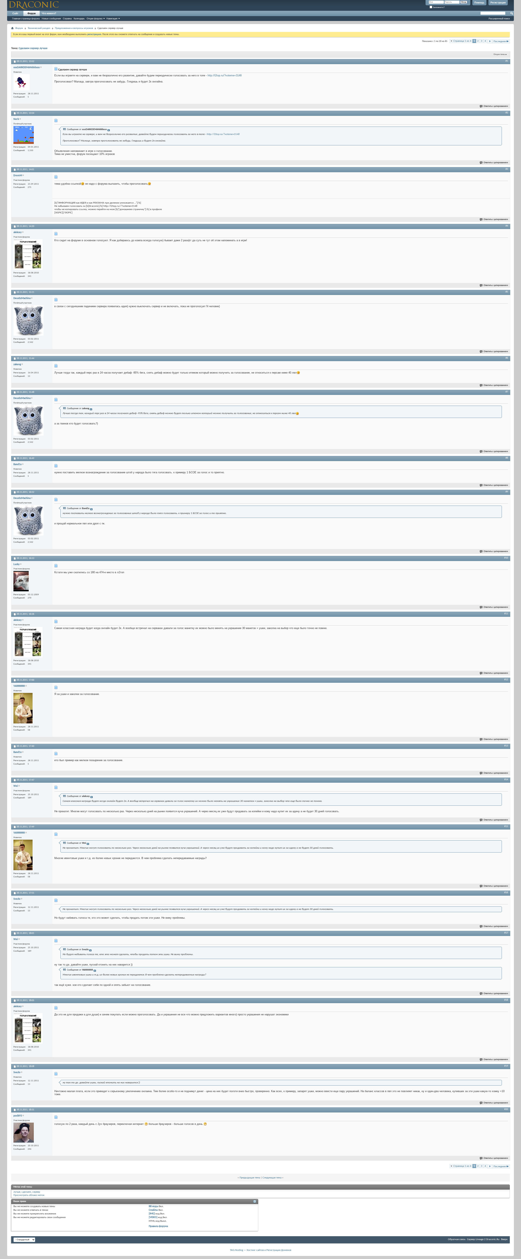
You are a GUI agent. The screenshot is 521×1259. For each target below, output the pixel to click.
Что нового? (49, 13)
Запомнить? (438, 7)
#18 (506, 1000)
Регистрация (498, 2)
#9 (507, 492)
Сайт (15, 13)
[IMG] (152, 1213)
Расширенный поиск (499, 18)
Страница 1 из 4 (462, 41)
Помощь (479, 2)
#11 (506, 614)
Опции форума (94, 18)
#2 (507, 113)
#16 (506, 892)
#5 (507, 292)
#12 (506, 679)
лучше (16, 1192)
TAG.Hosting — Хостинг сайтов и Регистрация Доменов (260, 1250)
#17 (506, 933)
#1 (507, 61)
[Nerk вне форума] (23, 135)
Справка (67, 18)
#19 (506, 1066)
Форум (31, 13)
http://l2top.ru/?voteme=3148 (225, 75)
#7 (507, 392)
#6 (507, 358)
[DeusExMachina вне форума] (28, 321)
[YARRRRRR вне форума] (23, 708)
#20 (506, 1109)
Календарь (79, 18)
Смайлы (153, 1210)
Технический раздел (39, 28)
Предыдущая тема (250, 1177)
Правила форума (158, 1226)
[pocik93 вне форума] (23, 1133)
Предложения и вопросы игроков (74, 28)
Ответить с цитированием (496, 106)
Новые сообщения (51, 18)
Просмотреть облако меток (28, 1195)
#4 (507, 226)
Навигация (111, 18)
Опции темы (499, 54)
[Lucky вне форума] (21, 581)
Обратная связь (456, 1239)
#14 (506, 779)
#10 (506, 558)
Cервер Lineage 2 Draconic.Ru (483, 1239)
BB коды (153, 1206)
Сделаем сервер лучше (33, 48)
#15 (506, 826)
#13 (506, 746)
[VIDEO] (153, 1217)
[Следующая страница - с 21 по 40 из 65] (489, 41)
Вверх (504, 1239)
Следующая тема (272, 1177)
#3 (507, 169)
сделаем (26, 1192)
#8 (507, 458)
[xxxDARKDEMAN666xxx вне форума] (21, 82)
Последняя (500, 41)
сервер (36, 1192)
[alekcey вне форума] (28, 255)
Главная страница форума (26, 18)
